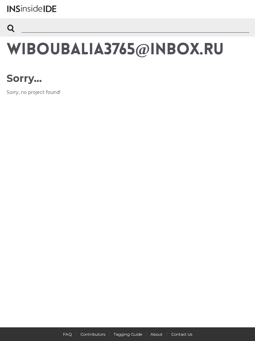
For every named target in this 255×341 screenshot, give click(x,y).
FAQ (67, 334)
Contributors (92, 334)
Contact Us (181, 334)
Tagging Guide (128, 334)
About (156, 334)
